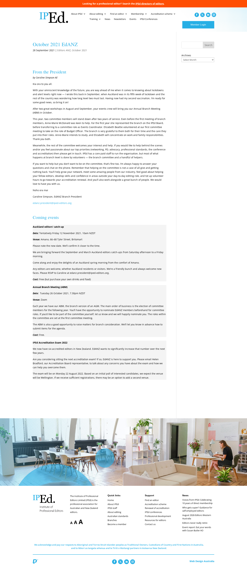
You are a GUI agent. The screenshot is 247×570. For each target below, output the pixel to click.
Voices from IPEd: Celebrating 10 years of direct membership (197, 501)
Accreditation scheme (161, 14)
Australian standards (118, 516)
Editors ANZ (64, 50)
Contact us (150, 524)
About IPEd (76, 14)
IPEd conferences (153, 512)
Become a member (117, 524)
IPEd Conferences (148, 19)
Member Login (198, 24)
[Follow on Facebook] (197, 15)
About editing (96, 14)
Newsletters (120, 19)
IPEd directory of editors (149, 3)
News (107, 19)
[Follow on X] (202, 15)
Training (94, 19)
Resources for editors (155, 520)
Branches (112, 520)
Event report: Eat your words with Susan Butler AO (196, 529)
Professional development (158, 516)
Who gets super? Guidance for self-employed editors (197, 509)
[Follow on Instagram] (214, 15)
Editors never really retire (194, 522)
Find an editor (117, 14)
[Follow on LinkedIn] (208, 15)
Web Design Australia (202, 561)
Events (133, 19)
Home (111, 500)
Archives (186, 55)
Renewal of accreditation (157, 508)
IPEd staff (112, 508)
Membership (137, 14)
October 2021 (79, 50)
